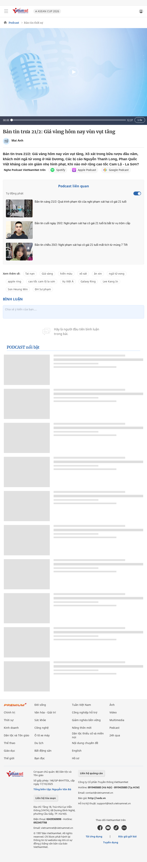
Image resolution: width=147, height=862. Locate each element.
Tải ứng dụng (94, 836)
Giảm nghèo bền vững (86, 720)
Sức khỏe (40, 720)
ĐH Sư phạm (43, 289)
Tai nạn (30, 273)
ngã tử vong (116, 273)
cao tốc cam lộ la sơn (41, 281)
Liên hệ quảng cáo (91, 773)
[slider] (68, 120)
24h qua (114, 735)
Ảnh (112, 705)
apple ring (14, 281)
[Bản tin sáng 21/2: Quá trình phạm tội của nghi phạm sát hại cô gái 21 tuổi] (19, 208)
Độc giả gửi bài (127, 836)
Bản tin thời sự (33, 22)
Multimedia (116, 720)
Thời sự (8, 720)
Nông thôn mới (81, 727)
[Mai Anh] (6, 141)
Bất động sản (42, 750)
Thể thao (9, 743)
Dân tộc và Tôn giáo (16, 735)
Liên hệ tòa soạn (45, 798)
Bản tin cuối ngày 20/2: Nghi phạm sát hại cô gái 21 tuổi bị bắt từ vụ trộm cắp (82, 223)
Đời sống (40, 705)
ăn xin (98, 273)
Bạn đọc (39, 758)
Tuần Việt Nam (81, 705)
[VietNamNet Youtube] (108, 829)
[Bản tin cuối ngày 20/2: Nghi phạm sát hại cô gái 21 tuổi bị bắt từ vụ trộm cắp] (19, 230)
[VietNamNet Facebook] (100, 829)
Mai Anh (17, 140)
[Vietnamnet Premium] (15, 706)
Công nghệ (41, 727)
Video (113, 712)
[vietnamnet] (20, 13)
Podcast (14, 22)
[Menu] (6, 11)
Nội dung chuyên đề (85, 743)
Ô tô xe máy (42, 735)
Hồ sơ (75, 758)
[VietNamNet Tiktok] (116, 829)
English (77, 750)
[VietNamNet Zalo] (124, 829)
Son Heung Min (18, 289)
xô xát (83, 273)
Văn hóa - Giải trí (45, 712)
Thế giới (9, 758)
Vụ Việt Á (68, 281)
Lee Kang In (110, 281)
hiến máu (66, 273)
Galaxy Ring (88, 281)
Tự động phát (14, 193)
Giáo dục (9, 750)
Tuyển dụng (110, 842)
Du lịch (38, 743)
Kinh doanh (11, 727)
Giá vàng (47, 273)
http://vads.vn (97, 798)
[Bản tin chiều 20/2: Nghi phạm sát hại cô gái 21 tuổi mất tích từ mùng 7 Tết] (19, 251)
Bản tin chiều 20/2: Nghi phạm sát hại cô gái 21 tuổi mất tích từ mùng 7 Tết (81, 244)
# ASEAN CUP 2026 (47, 11)
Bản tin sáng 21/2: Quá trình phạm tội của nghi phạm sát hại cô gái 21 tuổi (80, 201)
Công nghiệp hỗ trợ (84, 712)
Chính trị (9, 712)
